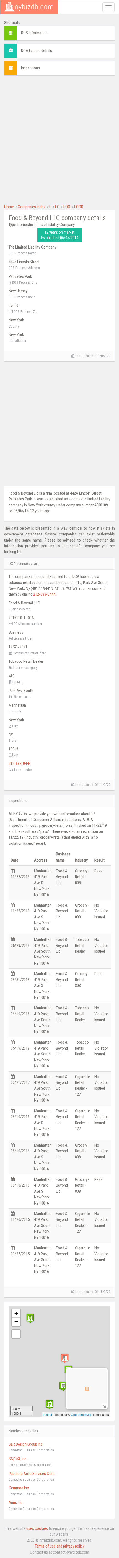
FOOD (78, 206)
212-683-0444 (44, 594)
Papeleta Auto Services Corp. (32, 1473)
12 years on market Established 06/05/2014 (59, 235)
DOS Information (34, 32)
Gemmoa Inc (19, 1487)
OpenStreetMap (81, 1414)
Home (9, 206)
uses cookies (37, 1528)
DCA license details (36, 50)
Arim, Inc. (16, 1502)
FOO (66, 206)
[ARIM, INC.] (30, 1318)
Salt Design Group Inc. (26, 1444)
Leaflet (47, 1414)
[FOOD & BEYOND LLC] (64, 1358)
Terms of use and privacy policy (59, 1546)
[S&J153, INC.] (63, 1386)
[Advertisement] (59, 139)
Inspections (30, 67)
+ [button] (16, 1313)
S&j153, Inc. (18, 1458)
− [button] (16, 1321)
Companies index (31, 206)
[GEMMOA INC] (49, 1404)
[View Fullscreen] (16, 1334)
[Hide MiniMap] (104, 1406)
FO (57, 206)
